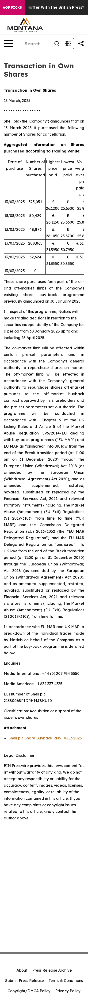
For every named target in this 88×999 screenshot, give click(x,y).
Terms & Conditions (66, 980)
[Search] (56, 43)
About (21, 970)
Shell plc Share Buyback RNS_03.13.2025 (45, 738)
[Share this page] (81, 43)
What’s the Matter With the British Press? (44, 7)
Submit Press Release (24, 980)
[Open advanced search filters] (68, 43)
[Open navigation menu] (8, 43)
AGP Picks (12, 7)
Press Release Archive (52, 970)
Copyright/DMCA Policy (29, 990)
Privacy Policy (67, 990)
